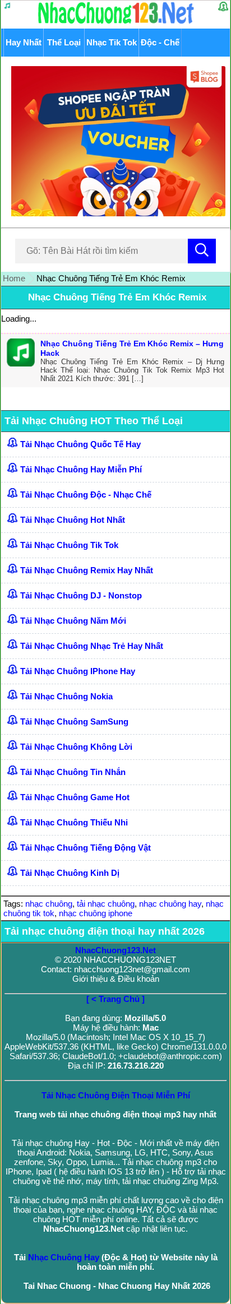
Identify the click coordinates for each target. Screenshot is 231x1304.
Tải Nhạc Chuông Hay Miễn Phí (81, 469)
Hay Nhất (23, 42)
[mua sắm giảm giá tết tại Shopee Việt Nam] (115, 213)
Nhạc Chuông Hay (63, 1257)
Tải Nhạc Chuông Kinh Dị (69, 873)
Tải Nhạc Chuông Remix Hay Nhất (86, 570)
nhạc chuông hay (170, 903)
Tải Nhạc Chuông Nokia (66, 696)
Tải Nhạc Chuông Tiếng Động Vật (85, 847)
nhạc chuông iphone (95, 913)
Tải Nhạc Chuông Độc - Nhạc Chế (85, 494)
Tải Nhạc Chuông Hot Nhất (72, 520)
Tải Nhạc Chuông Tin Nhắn (73, 772)
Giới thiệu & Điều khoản (115, 978)
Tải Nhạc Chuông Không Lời (76, 746)
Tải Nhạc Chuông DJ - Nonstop (81, 595)
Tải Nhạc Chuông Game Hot (75, 797)
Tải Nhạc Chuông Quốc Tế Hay (80, 444)
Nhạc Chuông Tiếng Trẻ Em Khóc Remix (117, 297)
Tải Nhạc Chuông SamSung (74, 721)
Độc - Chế (160, 42)
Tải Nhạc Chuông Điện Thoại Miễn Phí (115, 1095)
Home (14, 278)
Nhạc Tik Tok (111, 42)
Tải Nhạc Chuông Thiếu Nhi (74, 822)
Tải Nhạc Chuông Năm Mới (73, 620)
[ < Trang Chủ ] (115, 999)
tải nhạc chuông (106, 903)
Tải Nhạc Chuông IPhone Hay (77, 671)
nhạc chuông (48, 903)
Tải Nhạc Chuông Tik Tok (69, 545)
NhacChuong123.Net (115, 950)
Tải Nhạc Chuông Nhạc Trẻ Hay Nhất (91, 646)
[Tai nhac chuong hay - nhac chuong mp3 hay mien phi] (116, 23)
